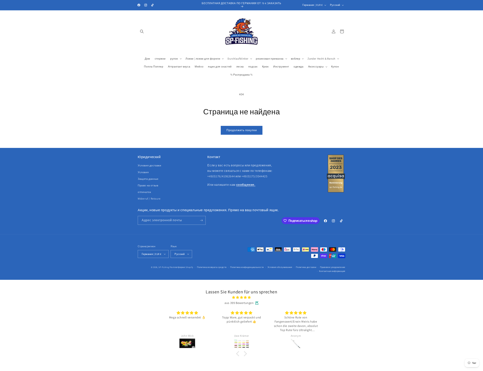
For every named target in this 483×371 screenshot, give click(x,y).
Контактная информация (332, 271)
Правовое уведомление (332, 267)
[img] (241, 297)
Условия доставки (149, 165)
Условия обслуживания (280, 267)
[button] (142, 31)
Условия (143, 172)
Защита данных (148, 179)
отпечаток (144, 192)
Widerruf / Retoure (149, 198)
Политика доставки (306, 267)
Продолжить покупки (241, 130)
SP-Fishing (163, 267)
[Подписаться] (201, 220)
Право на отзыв (148, 185)
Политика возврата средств (212, 267)
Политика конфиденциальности (247, 267)
